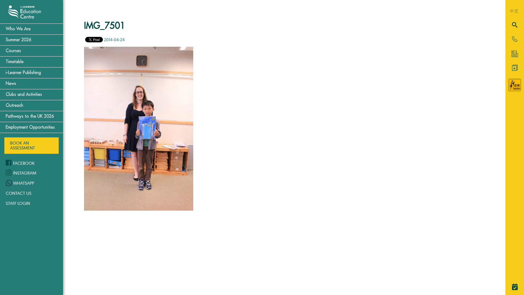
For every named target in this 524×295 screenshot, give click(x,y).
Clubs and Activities (24, 94)
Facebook (24, 163)
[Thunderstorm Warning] (514, 89)
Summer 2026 (18, 40)
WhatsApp (23, 183)
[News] (514, 54)
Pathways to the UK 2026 (30, 116)
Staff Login (18, 203)
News (11, 83)
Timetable (14, 62)
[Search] (514, 25)
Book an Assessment (22, 145)
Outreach (14, 105)
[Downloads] (515, 69)
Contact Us (18, 193)
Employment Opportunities (30, 127)
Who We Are (18, 29)
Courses (13, 51)
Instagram (24, 173)
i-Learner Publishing (23, 72)
